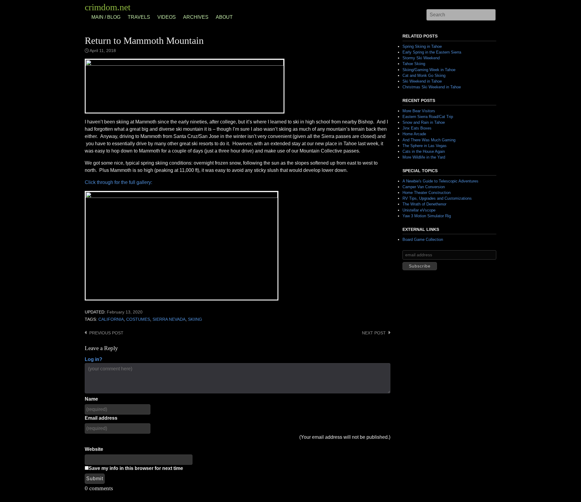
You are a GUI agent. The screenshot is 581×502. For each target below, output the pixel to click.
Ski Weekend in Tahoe (422, 81)
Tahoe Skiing (413, 63)
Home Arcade (414, 134)
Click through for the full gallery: (118, 182)
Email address (101, 418)
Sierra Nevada (169, 319)
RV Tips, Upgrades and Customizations (437, 198)
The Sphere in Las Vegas (424, 145)
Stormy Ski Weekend (421, 58)
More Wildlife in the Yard (423, 157)
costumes (138, 319)
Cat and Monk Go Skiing (423, 75)
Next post (374, 333)
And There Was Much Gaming (428, 140)
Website (94, 449)
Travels (139, 17)
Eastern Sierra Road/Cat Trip (427, 116)
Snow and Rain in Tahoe (423, 122)
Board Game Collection (422, 239)
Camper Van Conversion (423, 187)
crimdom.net (107, 7)
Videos (166, 17)
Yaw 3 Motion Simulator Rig (426, 216)
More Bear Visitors (418, 111)
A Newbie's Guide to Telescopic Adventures (440, 181)
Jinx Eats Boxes (417, 128)
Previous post (106, 333)
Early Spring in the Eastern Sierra (431, 52)
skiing (195, 319)
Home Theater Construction (426, 192)
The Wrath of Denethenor (424, 204)
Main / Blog (105, 17)
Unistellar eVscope (418, 210)
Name (91, 399)
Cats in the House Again (423, 151)
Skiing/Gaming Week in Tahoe (428, 69)
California (111, 319)
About (224, 17)
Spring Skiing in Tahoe (422, 46)
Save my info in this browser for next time (136, 468)
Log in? (93, 359)
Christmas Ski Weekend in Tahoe (431, 87)
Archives (195, 17)
